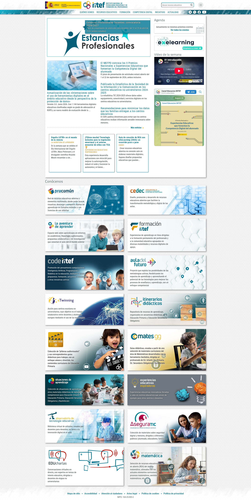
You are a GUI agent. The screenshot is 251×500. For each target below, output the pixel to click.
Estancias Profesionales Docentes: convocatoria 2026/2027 (113, 24)
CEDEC (121, 145)
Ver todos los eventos (180, 30)
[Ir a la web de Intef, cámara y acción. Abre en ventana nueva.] (56, 339)
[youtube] (204, 12)
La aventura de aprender (62, 143)
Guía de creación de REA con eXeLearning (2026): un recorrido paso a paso (132, 140)
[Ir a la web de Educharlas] (57, 457)
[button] (94, 54)
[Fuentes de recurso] (200, 5)
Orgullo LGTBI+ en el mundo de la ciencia (64, 138)
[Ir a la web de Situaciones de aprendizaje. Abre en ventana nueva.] (60, 381)
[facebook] (199, 12)
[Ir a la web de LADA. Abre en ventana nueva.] (61, 225)
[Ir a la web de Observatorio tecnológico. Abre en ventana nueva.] (61, 417)
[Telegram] (190, 12)
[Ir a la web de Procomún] (61, 191)
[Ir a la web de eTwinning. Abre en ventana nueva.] (61, 300)
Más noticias (136, 127)
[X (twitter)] (194, 12)
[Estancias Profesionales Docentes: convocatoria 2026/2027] (98, 37)
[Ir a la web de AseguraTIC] (143, 420)
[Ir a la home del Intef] (105, 5)
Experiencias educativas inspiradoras (96, 151)
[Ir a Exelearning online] (179, 43)
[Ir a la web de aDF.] (143, 262)
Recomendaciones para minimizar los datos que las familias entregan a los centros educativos (125, 111)
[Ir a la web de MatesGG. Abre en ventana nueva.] (145, 337)
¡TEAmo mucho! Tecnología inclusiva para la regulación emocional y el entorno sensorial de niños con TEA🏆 (97, 142)
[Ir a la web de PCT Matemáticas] (146, 454)
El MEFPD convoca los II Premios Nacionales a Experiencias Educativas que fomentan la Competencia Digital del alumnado (124, 67)
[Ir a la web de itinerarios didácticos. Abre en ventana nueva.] (146, 302)
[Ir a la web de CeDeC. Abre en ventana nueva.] (146, 190)
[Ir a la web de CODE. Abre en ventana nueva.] (61, 260)
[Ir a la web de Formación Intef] (145, 226)
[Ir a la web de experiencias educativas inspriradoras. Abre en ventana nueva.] (143, 382)
